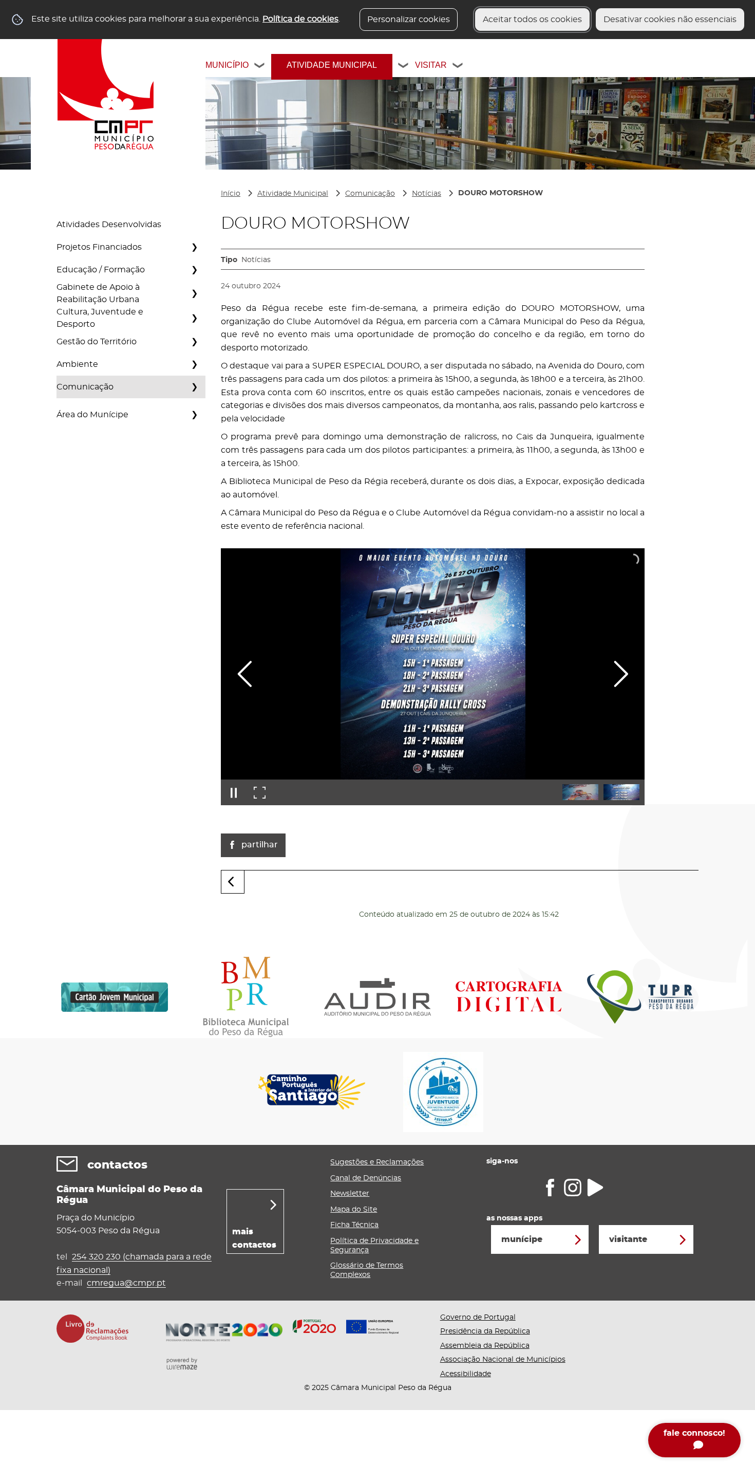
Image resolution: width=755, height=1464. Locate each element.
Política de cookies (300, 19)
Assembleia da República (485, 1345)
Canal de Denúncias (365, 1178)
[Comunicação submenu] (194, 387)
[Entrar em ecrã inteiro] (259, 792)
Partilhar (259, 845)
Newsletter (349, 1193)
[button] (580, 792)
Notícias (426, 193)
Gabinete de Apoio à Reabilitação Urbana (98, 293)
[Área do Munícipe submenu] (194, 414)
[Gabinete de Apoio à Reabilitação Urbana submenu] (194, 293)
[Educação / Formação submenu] (194, 269)
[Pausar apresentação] (234, 792)
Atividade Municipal (332, 65)
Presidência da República (485, 1331)
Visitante (628, 1239)
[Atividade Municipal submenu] (403, 67)
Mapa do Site (353, 1209)
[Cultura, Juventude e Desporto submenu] (194, 318)
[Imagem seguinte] (620, 674)
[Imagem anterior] (244, 674)
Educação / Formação (100, 270)
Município (227, 65)
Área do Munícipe (92, 415)
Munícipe (521, 1239)
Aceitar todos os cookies (532, 19)
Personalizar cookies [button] (408, 19)
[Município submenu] (260, 67)
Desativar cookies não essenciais (670, 19)
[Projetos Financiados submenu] (194, 247)
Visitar (431, 65)
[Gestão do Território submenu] (194, 341)
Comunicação (85, 387)
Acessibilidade (465, 1374)
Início (230, 193)
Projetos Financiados (99, 247)
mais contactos (254, 1238)
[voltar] (232, 882)
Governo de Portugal (478, 1317)
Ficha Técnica (354, 1225)
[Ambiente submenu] (194, 364)
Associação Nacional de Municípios (502, 1359)
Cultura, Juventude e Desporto (99, 318)
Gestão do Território (96, 342)
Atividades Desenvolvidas (108, 224)
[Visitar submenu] (458, 67)
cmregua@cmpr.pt (126, 1283)
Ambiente (77, 364)
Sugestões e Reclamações (377, 1162)
